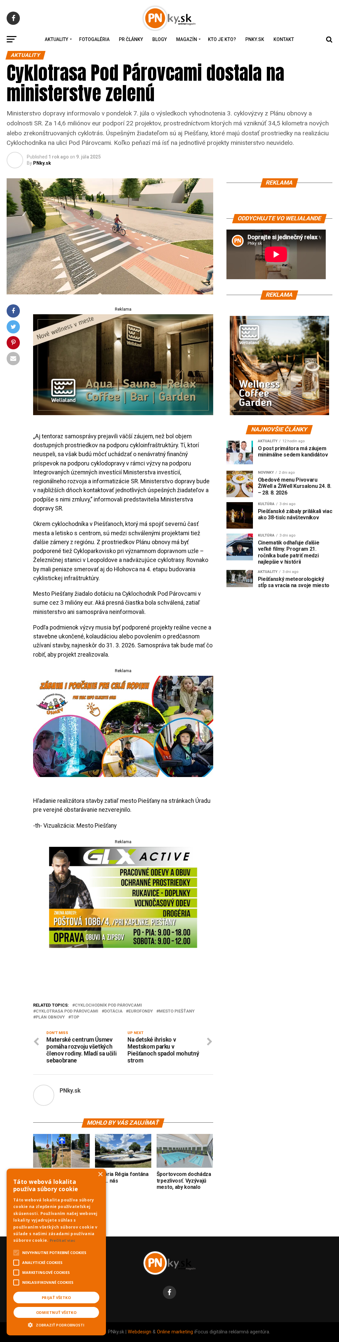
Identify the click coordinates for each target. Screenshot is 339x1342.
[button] (56, 1324)
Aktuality (56, 39)
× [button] (100, 1174)
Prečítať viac (62, 1240)
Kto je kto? (222, 39)
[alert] (56, 1252)
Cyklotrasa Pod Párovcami (67, 1011)
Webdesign (139, 1332)
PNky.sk (254, 39)
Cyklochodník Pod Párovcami (108, 1005)
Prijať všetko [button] (56, 1297)
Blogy (159, 39)
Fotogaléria (94, 39)
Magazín (186, 39)
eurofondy (140, 1011)
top (75, 1017)
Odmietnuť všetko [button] (56, 1312)
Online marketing (175, 1332)
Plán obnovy (50, 1017)
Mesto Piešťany (177, 1011)
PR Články (131, 39)
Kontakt (283, 39)
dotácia (113, 1011)
